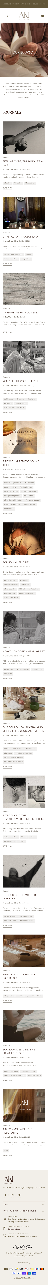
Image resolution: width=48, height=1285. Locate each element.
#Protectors (29, 183)
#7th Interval (17, 749)
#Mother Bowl (38, 669)
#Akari (6, 837)
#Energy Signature (11, 1071)
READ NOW (7, 188)
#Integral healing (10, 580)
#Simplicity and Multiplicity (28, 589)
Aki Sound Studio (27, 1278)
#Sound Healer (21, 403)
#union (28, 255)
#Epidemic (8, 753)
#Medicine (8, 403)
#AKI (6, 1151)
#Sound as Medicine (26, 593)
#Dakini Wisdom (10, 917)
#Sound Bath (36, 996)
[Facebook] (6, 1195)
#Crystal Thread (10, 996)
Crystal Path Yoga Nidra (20, 237)
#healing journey (26, 487)
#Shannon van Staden (12, 504)
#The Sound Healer (11, 598)
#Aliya (15, 837)
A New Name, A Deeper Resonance (17, 1131)
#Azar (33, 837)
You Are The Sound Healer (21, 381)
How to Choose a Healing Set (24, 652)
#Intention (17, 183)
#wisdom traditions (11, 259)
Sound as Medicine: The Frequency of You (19, 1052)
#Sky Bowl (8, 674)
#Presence (25, 585)
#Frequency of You (28, 1071)
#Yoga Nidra (26, 259)
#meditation (28, 496)
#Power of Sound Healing (13, 762)
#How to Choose (23, 669)
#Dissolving (24, 996)
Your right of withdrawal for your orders (22, 1237)
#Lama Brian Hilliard (28, 491)
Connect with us (14, 1229)
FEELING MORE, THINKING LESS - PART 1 (23, 164)
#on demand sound (33, 500)
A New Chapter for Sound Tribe (21, 463)
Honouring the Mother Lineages (19, 897)
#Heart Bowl (8, 669)
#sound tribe (8, 509)
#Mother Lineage (26, 917)
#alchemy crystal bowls (12, 483)
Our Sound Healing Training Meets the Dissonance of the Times (23, 729)
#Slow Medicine (10, 593)
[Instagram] (12, 1195)
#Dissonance (30, 749)
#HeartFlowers (9, 841)
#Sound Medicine (34, 1076)
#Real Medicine (9, 589)
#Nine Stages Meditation (13, 500)
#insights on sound (11, 491)
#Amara (24, 837)
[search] (8, 16)
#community (29, 483)
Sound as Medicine (16, 563)
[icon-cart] (42, 16)
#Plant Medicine (10, 921)
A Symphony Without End (20, 313)
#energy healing (10, 487)
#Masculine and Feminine (13, 757)
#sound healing (29, 504)
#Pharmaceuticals (11, 585)
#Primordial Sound (26, 921)
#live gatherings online (12, 496)
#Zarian (22, 841)
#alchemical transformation (14, 399)
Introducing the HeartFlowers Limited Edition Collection (24, 818)
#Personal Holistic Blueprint (14, 1076)
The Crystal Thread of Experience (19, 977)
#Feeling (7, 183)
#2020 (6, 749)
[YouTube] (19, 1195)
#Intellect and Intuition (24, 753)
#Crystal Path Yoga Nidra (13, 255)
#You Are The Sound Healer (14, 408)
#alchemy (31, 399)
